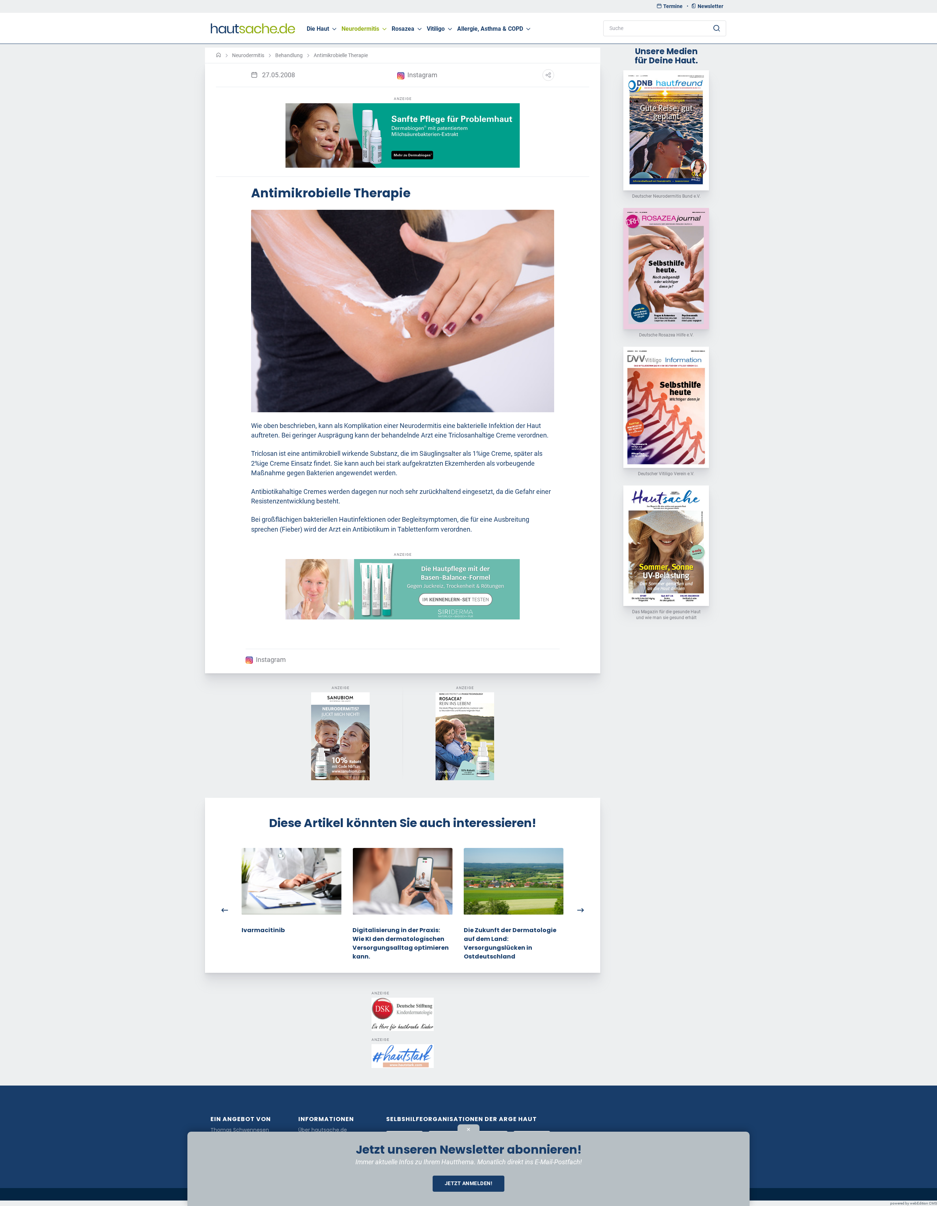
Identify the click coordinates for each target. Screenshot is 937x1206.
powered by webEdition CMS (913, 1203)
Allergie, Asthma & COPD (490, 28)
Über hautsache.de (322, 1130)
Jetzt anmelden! (469, 1183)
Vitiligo (436, 28)
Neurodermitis (360, 28)
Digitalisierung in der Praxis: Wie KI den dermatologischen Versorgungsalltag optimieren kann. (400, 943)
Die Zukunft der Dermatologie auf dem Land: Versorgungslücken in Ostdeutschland (510, 943)
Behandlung (289, 55)
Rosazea (403, 28)
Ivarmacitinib (263, 930)
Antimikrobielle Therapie (341, 55)
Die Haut (318, 28)
